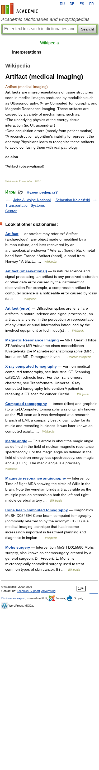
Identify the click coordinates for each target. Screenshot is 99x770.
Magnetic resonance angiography (35, 478)
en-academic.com (20, 8)
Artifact (11, 234)
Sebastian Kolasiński (72, 200)
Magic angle (16, 441)
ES (81, 4)
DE (72, 4)
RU (62, 4)
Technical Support (28, 590)
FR (91, 4)
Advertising (48, 590)
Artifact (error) (18, 308)
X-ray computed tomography (31, 366)
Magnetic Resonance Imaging (32, 340)
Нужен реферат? (42, 192)
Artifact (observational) (26, 271)
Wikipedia (49, 43)
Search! (87, 29)
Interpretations (26, 52)
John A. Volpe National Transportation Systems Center (28, 205)
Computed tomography (26, 404)
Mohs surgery (17, 547)
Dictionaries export (13, 598)
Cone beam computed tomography (36, 510)
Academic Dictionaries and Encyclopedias (45, 19)
